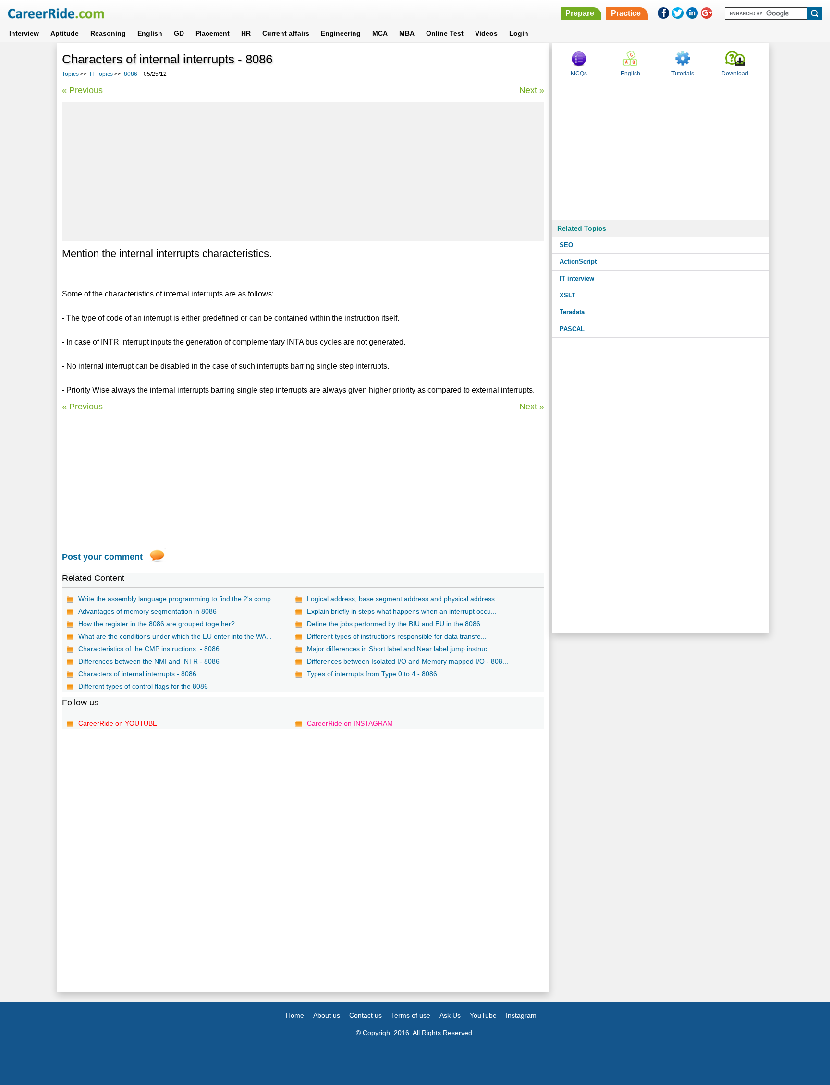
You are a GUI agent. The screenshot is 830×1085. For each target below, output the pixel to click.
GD (179, 33)
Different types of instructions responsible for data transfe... (397, 636)
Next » (531, 90)
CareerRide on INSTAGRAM (350, 723)
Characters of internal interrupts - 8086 (137, 674)
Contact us (365, 1015)
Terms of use (410, 1015)
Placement (212, 33)
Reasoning (108, 33)
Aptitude (64, 33)
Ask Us (450, 1015)
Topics (70, 74)
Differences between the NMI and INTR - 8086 (149, 661)
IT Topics (101, 74)
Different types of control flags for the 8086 (143, 686)
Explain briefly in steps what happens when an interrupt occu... (402, 611)
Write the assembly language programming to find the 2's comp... (177, 599)
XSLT (567, 295)
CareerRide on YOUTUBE (117, 723)
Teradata (572, 312)
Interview (24, 33)
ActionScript (578, 261)
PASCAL (572, 329)
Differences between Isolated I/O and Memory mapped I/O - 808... (407, 661)
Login (518, 33)
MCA (380, 33)
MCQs (579, 73)
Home (295, 1015)
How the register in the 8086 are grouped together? (156, 624)
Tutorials (682, 73)
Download (734, 73)
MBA (407, 33)
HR (246, 33)
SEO (566, 244)
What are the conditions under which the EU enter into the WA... (175, 636)
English (149, 33)
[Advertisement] (303, 171)
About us (326, 1015)
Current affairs (285, 33)
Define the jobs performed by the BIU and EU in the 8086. (394, 624)
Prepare (579, 13)
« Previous (82, 90)
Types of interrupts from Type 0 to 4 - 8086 (372, 674)
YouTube (483, 1015)
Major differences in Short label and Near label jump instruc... (400, 649)
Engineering (341, 33)
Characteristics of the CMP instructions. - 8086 (149, 649)
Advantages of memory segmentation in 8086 (147, 611)
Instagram (521, 1015)
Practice (626, 13)
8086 (130, 74)
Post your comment (102, 557)
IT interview (577, 278)
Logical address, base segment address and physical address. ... (405, 599)
